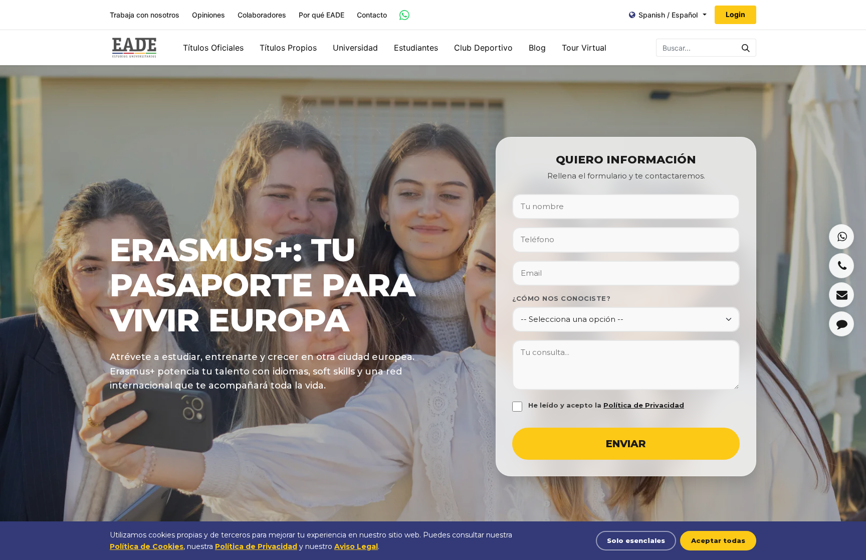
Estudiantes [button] (416, 48)
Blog (537, 48)
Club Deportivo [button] (483, 48)
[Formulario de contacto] (841, 323)
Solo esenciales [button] (636, 540)
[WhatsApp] (841, 236)
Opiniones (208, 15)
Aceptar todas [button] (718, 540)
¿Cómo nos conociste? (561, 298)
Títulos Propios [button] (288, 48)
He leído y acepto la (606, 405)
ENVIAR (626, 444)
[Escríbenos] (841, 294)
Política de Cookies (146, 546)
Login (735, 14)
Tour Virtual (584, 48)
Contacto (372, 15)
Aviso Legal (356, 546)
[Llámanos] (841, 265)
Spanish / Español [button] (668, 15)
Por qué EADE (321, 15)
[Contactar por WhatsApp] (404, 15)
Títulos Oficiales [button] (213, 48)
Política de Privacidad (643, 405)
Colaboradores (262, 15)
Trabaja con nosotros (144, 15)
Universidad (355, 48)
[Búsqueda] (746, 48)
